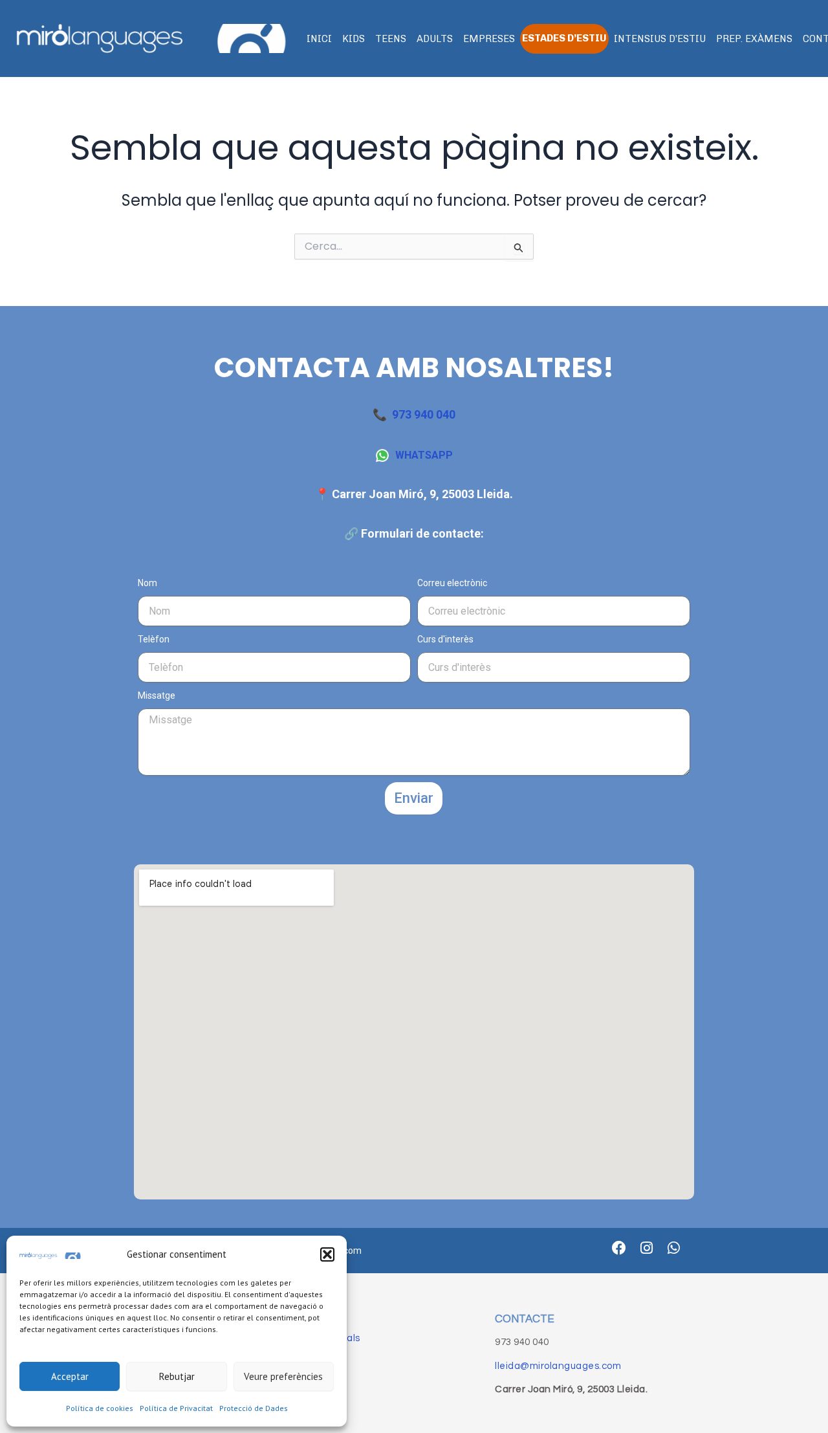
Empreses (489, 39)
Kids (353, 39)
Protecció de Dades (253, 1408)
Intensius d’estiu (660, 39)
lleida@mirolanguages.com (558, 1366)
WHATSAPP (424, 455)
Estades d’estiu (564, 38)
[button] (327, 1254)
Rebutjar (177, 1376)
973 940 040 (423, 414)
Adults (435, 39)
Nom (147, 583)
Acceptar (70, 1376)
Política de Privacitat (176, 1408)
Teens (390, 39)
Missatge (156, 695)
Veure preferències (283, 1376)
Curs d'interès (445, 639)
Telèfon (153, 639)
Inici (319, 39)
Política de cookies (99, 1408)
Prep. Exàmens (754, 39)
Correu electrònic (452, 583)
